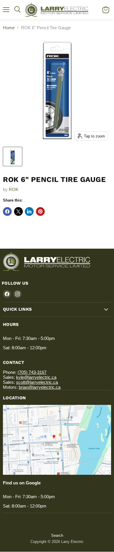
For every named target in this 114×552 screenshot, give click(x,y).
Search (57, 535)
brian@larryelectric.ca (40, 387)
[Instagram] (17, 294)
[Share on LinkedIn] (29, 211)
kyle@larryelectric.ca (36, 377)
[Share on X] (18, 211)
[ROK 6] (12, 156)
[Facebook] (7, 294)
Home (9, 27)
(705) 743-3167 (32, 372)
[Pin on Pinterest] (40, 211)
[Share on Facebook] (7, 211)
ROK (13, 189)
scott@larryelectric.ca (37, 382)
